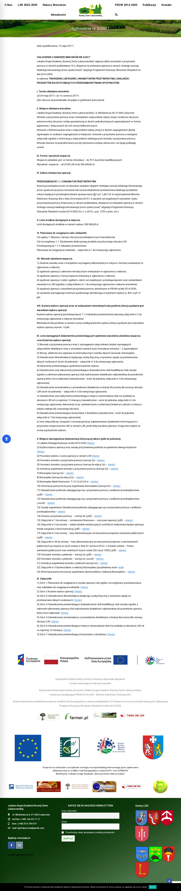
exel (120, 567)
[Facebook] (11, 845)
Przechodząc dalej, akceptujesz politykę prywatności (89, 832)
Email (64, 821)
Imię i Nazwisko (69, 811)
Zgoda (152, 887)
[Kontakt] (19, 845)
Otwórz (91, 443)
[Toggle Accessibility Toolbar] (6, 439)
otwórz (101, 460)
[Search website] (116, 15)
